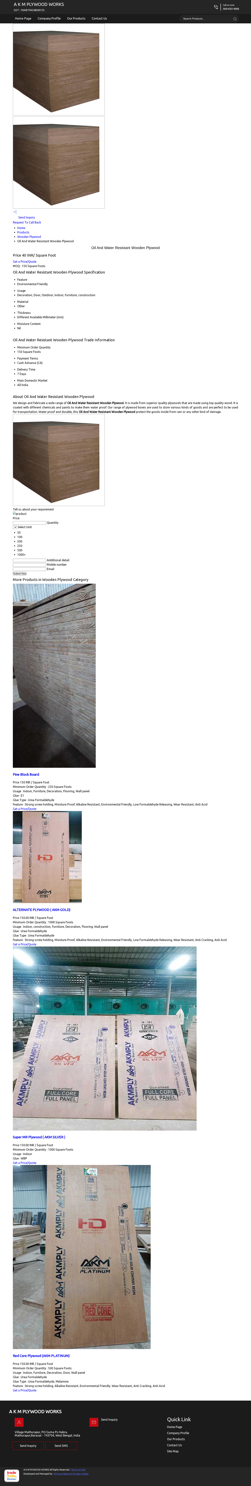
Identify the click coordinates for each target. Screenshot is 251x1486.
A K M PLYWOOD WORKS (39, 7)
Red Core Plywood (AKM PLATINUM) (41, 1356)
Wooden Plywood (29, 236)
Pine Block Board (26, 774)
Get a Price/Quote (24, 261)
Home (21, 228)
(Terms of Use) (78, 1470)
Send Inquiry (26, 217)
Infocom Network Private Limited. (71, 1474)
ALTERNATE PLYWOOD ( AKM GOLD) (41, 910)
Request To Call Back (27, 222)
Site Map (173, 1451)
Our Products (76, 18)
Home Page (23, 18)
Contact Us (99, 18)
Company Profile (49, 18)
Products (23, 232)
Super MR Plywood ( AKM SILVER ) (39, 1137)
